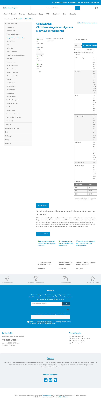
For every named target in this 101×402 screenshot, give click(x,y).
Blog (7, 140)
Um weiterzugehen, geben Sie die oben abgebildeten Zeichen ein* (50, 314)
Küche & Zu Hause (12, 65)
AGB (30, 323)
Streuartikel (10, 93)
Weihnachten (11, 110)
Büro (8, 44)
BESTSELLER (11, 31)
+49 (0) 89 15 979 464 (11, 340)
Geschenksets (11, 62)
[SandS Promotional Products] (87, 28)
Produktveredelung (12, 128)
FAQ (6, 132)
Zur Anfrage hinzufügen (91, 45)
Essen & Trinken (12, 51)
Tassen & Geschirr (12, 103)
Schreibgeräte (11, 86)
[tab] (42, 205)
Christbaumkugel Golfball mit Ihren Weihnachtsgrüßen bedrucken (45, 264)
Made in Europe (11, 69)
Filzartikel (9, 58)
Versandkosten (46, 395)
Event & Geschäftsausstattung (16, 55)
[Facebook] (45, 380)
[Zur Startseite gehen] (10, 8)
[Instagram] (50, 380)
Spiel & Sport (11, 89)
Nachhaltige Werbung (13, 34)
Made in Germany (12, 72)
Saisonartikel (10, 82)
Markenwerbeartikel (13, 76)
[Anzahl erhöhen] (81, 45)
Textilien (9, 107)
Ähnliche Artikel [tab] (43, 234)
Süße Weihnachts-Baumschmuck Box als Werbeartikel (65, 264)
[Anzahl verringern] (76, 45)
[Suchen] (77, 8)
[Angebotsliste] (96, 8)
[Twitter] (55, 380)
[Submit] (66, 304)
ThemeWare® (63, 397)
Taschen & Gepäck (12, 100)
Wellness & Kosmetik (13, 114)
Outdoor (9, 79)
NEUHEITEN (10, 27)
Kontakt (8, 143)
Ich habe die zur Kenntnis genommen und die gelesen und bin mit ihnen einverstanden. (50, 322)
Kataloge (8, 136)
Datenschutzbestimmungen (44, 321)
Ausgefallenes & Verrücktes (16, 38)
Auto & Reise (11, 41)
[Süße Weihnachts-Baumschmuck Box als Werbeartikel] (66, 250)
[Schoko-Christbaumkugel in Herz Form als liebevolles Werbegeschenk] (86, 250)
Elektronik (10, 48)
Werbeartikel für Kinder (14, 117)
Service (8, 124)
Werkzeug (10, 120)
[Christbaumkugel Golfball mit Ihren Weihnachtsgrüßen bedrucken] (47, 250)
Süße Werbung (11, 96)
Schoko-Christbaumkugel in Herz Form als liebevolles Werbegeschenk (85, 264)
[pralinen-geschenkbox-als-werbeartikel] (58, 59)
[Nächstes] (40, 71)
